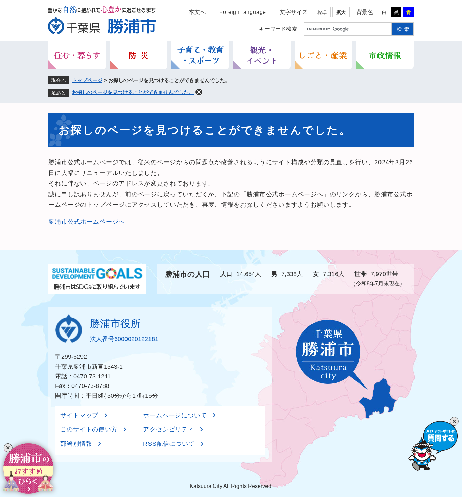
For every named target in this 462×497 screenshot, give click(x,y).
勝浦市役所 (115, 323)
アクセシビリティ (168, 429)
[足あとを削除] (198, 92)
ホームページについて (175, 415)
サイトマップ (79, 415)
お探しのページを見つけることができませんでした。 (133, 92)
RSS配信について (169, 443)
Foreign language (242, 12)
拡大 (341, 12)
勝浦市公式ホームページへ (86, 221)
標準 (322, 12)
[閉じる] (8, 447)
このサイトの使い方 (89, 429)
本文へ (197, 12)
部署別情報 (76, 443)
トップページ (87, 80)
